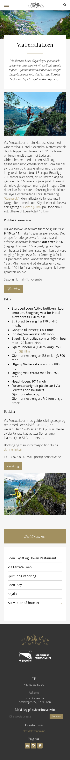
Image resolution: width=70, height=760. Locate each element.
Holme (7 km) (32, 207)
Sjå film (24, 351)
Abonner (56, 716)
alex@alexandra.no (34, 731)
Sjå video (13, 288)
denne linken (13, 449)
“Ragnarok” (11, 198)
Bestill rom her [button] (35, 536)
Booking (13, 466)
